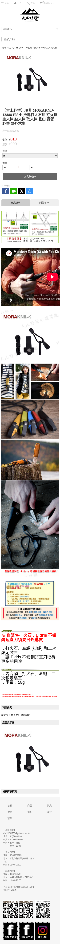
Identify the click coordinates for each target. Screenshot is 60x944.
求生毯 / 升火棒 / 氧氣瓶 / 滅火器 (41, 47)
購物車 (48, 3)
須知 (29, 811)
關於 (49, 811)
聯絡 (10, 818)
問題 (10, 811)
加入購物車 (30, 176)
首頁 (10, 805)
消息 (49, 805)
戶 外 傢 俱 (18, 47)
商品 (29, 805)
